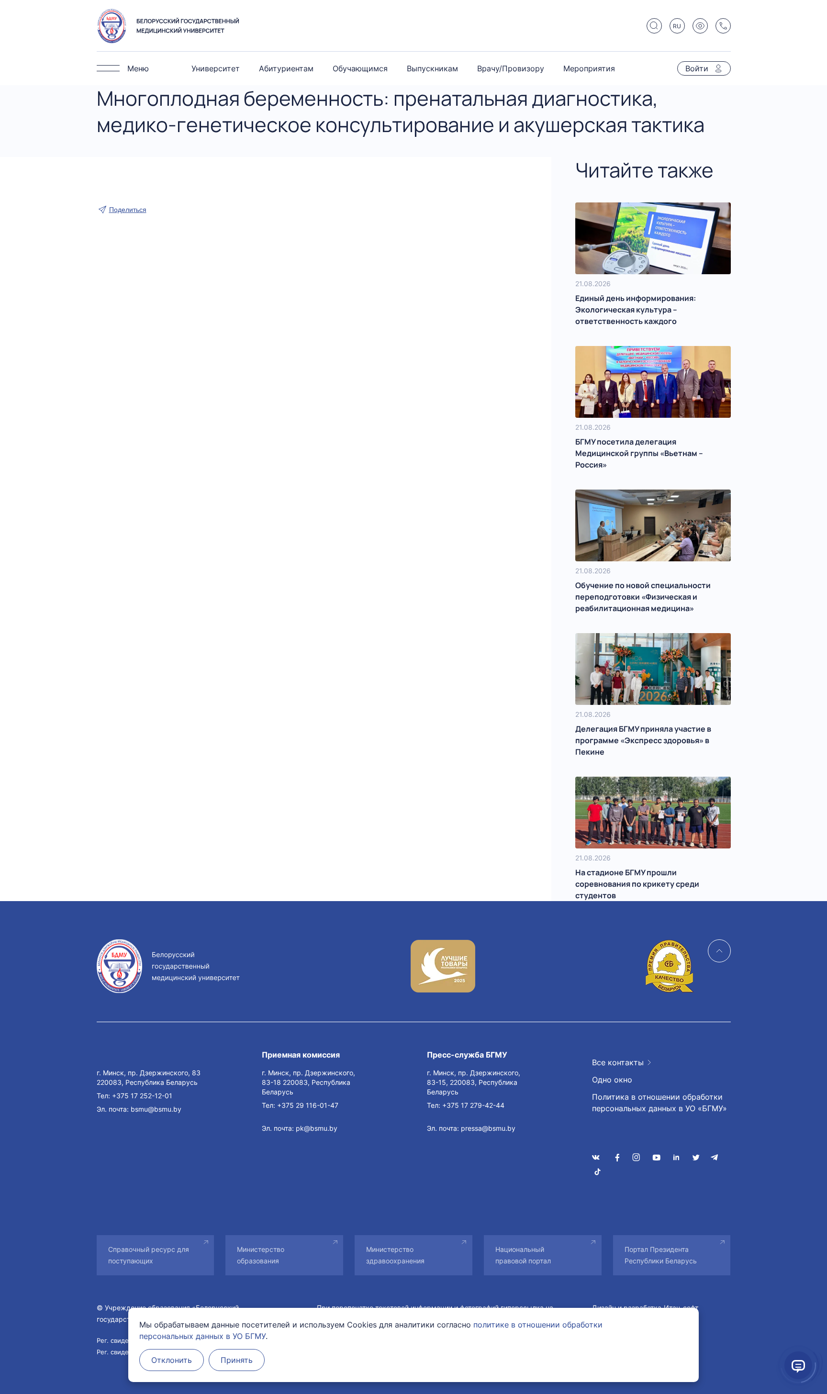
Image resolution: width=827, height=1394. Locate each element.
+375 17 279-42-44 (473, 1105)
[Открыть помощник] (798, 1365)
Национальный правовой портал (523, 1255)
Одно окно (612, 1079)
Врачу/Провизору (510, 68)
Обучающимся (360, 68)
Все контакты (618, 1062)
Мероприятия (589, 68)
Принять (237, 1360)
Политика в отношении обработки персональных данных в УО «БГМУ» (659, 1102)
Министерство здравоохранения (395, 1255)
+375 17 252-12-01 (142, 1096)
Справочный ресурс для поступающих (148, 1255)
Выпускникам (432, 68)
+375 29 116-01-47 (307, 1105)
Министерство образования (260, 1255)
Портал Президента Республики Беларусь (661, 1255)
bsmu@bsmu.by (156, 1109)
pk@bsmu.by (316, 1128)
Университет (215, 68)
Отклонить (171, 1360)
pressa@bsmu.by (488, 1128)
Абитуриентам (286, 68)
